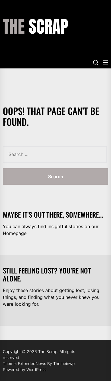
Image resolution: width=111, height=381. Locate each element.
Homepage (14, 233)
